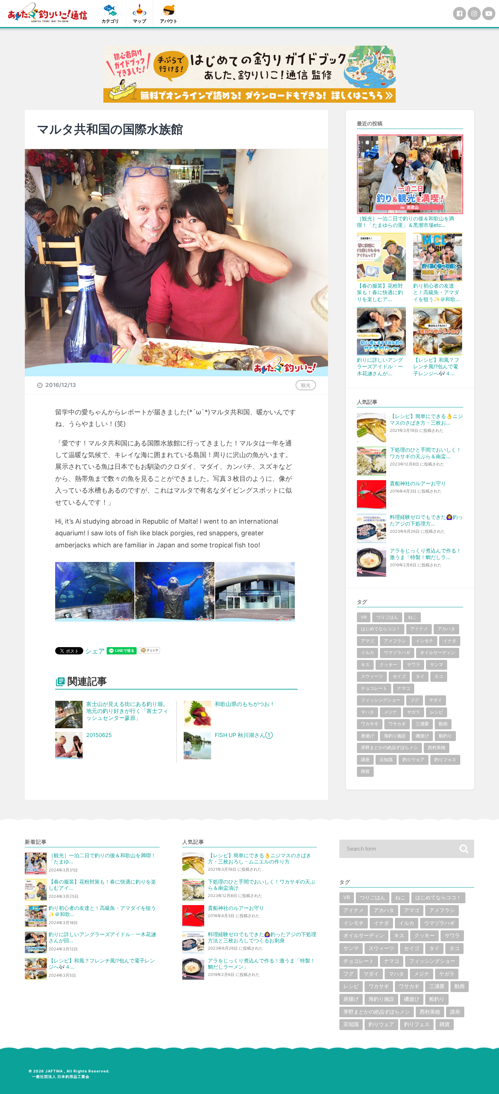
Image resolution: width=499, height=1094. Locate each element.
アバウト (169, 21)
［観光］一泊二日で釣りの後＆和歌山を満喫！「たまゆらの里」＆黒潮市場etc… (405, 221)
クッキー (388, 664)
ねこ (412, 617)
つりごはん (387, 617)
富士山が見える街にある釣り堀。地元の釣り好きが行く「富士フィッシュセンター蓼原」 (127, 710)
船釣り (445, 735)
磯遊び (422, 735)
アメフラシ (395, 640)
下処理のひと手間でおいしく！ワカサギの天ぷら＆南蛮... (425, 453)
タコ (438, 676)
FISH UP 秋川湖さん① (244, 735)
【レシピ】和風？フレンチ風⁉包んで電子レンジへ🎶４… (436, 366)
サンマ (436, 664)
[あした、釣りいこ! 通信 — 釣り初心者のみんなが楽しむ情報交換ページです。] (47, 12)
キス (365, 664)
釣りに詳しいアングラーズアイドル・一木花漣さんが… (380, 366)
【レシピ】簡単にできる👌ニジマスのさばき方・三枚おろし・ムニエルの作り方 (259, 858)
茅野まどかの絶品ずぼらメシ (389, 747)
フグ (414, 700)
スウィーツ (372, 676)
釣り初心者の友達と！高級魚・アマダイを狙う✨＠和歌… (436, 292)
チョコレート (374, 688)
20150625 (99, 735)
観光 (306, 385)
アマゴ (367, 640)
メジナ (390, 712)
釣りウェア (413, 759)
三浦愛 (422, 723)
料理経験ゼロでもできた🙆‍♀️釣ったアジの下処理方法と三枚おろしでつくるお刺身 (262, 937)
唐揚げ (367, 735)
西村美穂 (436, 747)
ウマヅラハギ (397, 652)
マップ (139, 21)
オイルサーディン (437, 652)
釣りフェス (445, 759)
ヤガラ (413, 712)
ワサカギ (397, 723)
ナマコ (403, 688)
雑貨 (365, 771)
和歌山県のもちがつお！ (245, 703)
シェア (95, 651)
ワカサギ (369, 723)
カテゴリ (110, 21)
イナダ (449, 640)
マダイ (435, 700)
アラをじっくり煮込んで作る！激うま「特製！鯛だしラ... (425, 553)
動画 (443, 723)
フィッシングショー (380, 700)
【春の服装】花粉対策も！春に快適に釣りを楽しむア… (380, 292)
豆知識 (386, 759)
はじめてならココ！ (380, 628)
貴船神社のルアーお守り (418, 483)
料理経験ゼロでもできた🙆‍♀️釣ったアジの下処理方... (426, 520)
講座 (365, 759)
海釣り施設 (395, 735)
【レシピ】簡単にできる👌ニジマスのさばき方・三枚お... (426, 419)
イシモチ (424, 640)
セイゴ (399, 676)
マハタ (367, 712)
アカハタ (446, 628)
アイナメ (419, 628)
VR (363, 617)
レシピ (436, 712)
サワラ (413, 664)
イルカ (367, 652)
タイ (420, 676)
